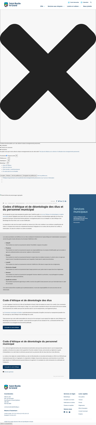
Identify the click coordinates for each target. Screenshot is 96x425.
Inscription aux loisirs (69, 399)
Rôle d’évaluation (83, 408)
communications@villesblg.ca (11, 407)
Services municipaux (20, 203)
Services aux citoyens (55, 6)
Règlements (82, 405)
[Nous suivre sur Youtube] (69, 412)
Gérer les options (7, 165)
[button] (48, 72)
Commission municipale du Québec (13, 312)
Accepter (3, 175)
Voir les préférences (17, 175)
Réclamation (77, 222)
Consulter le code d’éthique (11, 327)
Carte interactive (74, 2)
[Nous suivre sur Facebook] (64, 412)
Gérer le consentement (6, 423)
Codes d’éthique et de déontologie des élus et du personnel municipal (81, 218)
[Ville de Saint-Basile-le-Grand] (12, 387)
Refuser (8, 175)
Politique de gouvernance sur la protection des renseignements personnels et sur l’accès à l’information (28, 177)
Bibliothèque (67, 396)
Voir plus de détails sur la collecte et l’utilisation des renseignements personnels (59, 151)
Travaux (81, 399)
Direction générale (8, 371)
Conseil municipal (83, 411)
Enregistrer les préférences (29, 175)
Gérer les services (7, 167)
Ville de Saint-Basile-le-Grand (25, 421)
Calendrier (85, 2)
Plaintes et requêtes (69, 405)
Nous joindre (87, 6)
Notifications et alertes (69, 402)
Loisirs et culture (73, 6)
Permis (80, 402)
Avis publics (82, 396)
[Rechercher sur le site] (91, 3)
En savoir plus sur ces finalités (10, 171)
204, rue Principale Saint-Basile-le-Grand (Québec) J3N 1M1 (12, 400)
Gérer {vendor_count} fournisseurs (11, 169)
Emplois (81, 414)
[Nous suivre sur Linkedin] (67, 412)
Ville (41, 6)
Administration (11, 203)
